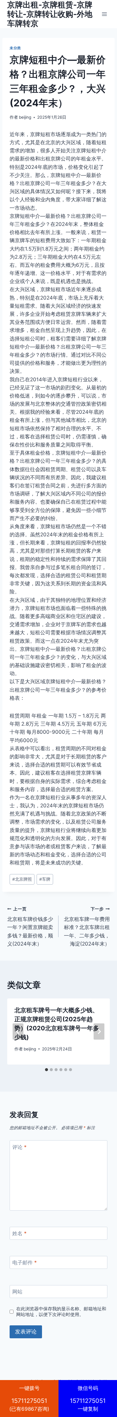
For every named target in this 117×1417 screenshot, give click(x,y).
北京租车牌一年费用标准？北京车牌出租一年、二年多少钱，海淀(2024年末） (87, 927)
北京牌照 (22, 879)
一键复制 (88, 1398)
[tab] (46, 1069)
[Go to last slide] (18, 1031)
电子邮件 (24, 1263)
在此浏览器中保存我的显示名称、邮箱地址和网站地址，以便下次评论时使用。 (61, 1312)
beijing (25, 117)
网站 (17, 1292)
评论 (19, 1147)
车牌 (44, 879)
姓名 (19, 1233)
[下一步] (99, 1031)
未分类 (15, 48)
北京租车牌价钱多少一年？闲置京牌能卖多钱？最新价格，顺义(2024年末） (30, 927)
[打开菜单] (104, 14)
